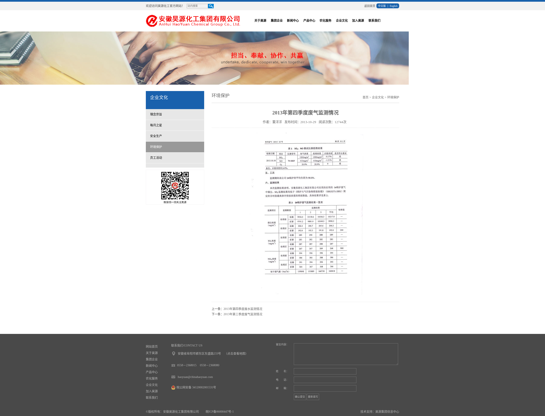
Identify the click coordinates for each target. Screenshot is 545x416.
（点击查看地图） (236, 353)
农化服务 (325, 20)
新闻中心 (293, 20)
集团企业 (277, 20)
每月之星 (156, 125)
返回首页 (369, 5)
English (393, 5)
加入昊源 (358, 20)
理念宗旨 (156, 114)
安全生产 (156, 136)
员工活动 (156, 157)
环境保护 (156, 146)
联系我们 (374, 20)
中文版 (382, 5)
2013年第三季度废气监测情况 (243, 314)
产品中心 (309, 20)
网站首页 (152, 346)
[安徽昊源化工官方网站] (195, 20)
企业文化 (342, 20)
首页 (366, 97)
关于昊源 (260, 20)
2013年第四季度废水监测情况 (243, 309)
